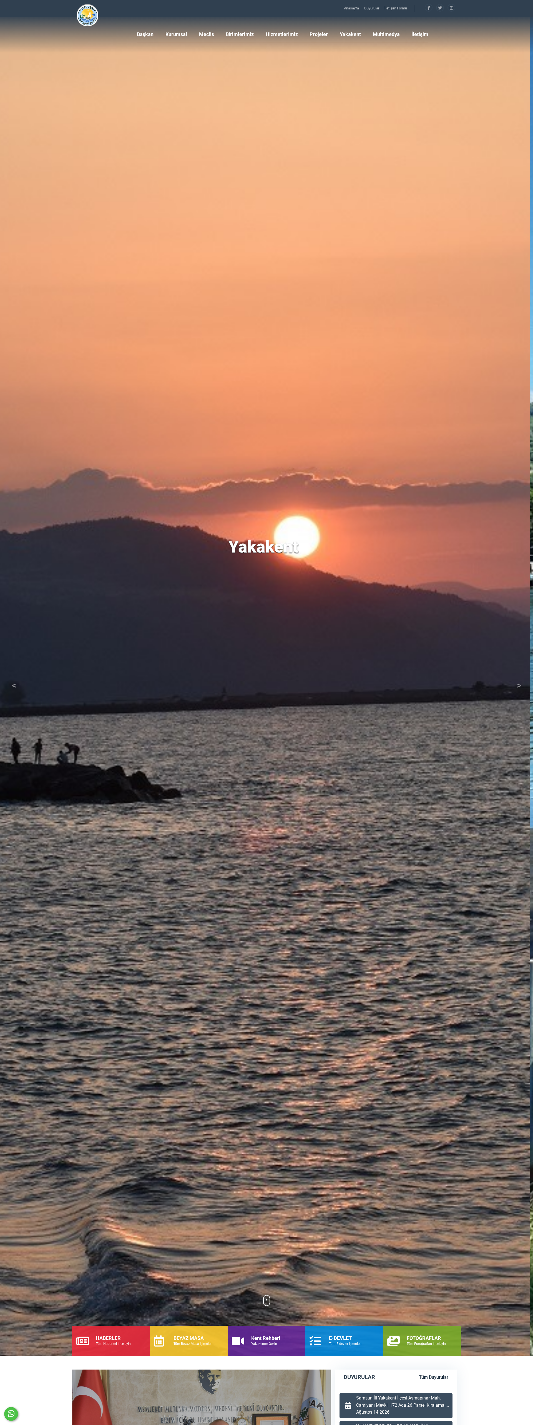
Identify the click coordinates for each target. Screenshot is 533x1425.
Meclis (206, 34)
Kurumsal (176, 34)
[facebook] (429, 8)
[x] (440, 8)
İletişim (419, 34)
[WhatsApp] (11, 1414)
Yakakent (350, 34)
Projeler (319, 34)
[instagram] (451, 8)
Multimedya (386, 34)
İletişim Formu (395, 8)
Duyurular (372, 8)
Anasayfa (352, 8)
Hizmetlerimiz (282, 34)
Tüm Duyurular (433, 1377)
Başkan (145, 34)
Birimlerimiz (240, 34)
